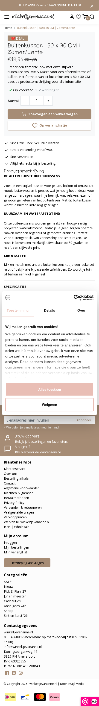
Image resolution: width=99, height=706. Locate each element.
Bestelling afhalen (17, 478)
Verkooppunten (15, 517)
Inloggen (10, 542)
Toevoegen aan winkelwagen (53, 114)
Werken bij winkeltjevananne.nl (27, 522)
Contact (10, 483)
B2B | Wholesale (16, 527)
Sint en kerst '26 (16, 615)
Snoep (8, 611)
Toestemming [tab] (18, 310)
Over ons (10, 473)
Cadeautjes (12, 601)
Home (8, 28)
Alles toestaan (49, 389)
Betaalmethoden (16, 498)
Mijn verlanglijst (15, 552)
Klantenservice (15, 469)
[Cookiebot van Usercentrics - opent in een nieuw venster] (73, 298)
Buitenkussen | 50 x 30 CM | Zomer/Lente (46, 28)
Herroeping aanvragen (27, 563)
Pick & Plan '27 (15, 591)
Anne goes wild (15, 606)
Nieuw (8, 586)
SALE (8, 581)
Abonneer (83, 420)
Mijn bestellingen (16, 547)
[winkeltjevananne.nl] (33, 16)
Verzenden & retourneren (23, 507)
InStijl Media (75, 684)
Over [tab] (81, 310)
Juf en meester (15, 596)
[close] (92, 5)
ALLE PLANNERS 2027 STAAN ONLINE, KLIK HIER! (49, 5)
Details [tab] (49, 310)
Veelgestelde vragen (19, 512)
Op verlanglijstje (52, 125)
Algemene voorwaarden (22, 488)
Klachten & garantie (18, 493)
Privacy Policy (14, 502)
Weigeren (49, 404)
